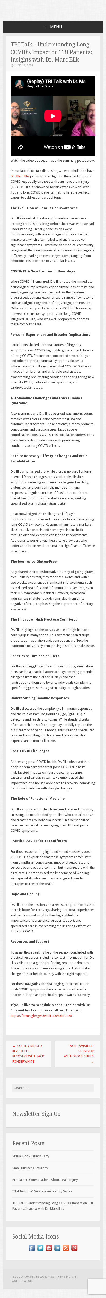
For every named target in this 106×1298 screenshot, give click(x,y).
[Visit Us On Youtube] (49, 1251)
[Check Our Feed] (65, 1251)
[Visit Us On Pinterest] (74, 1251)
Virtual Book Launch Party (30, 1156)
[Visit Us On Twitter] (40, 1251)
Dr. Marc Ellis (20, 176)
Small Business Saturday (30, 1168)
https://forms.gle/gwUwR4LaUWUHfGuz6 (42, 1016)
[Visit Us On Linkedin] (57, 1251)
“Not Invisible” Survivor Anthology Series (79, 1053)
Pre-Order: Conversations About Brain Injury (45, 1180)
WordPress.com (22, 1281)
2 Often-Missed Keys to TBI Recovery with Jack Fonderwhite (28, 1053)
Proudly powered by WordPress (33, 1276)
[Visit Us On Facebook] (32, 1251)
